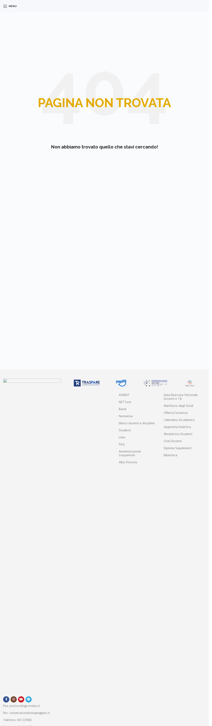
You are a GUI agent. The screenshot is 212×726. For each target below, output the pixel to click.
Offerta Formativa (176, 413)
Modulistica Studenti (178, 434)
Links (122, 437)
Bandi (122, 409)
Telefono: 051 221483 (17, 720)
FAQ (122, 444)
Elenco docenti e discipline (137, 423)
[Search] (206, 6)
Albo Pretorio (128, 462)
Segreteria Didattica (177, 427)
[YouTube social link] (21, 699)
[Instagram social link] (14, 699)
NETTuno (125, 402)
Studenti (125, 430)
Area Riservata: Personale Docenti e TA (181, 397)
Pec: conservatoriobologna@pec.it (26, 713)
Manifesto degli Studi (178, 405)
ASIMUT (124, 395)
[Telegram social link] (28, 699)
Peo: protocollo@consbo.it (21, 706)
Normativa (126, 416)
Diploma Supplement (178, 448)
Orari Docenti (173, 441)
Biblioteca (170, 455)
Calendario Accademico (179, 420)
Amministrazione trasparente (130, 453)
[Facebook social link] (6, 699)
